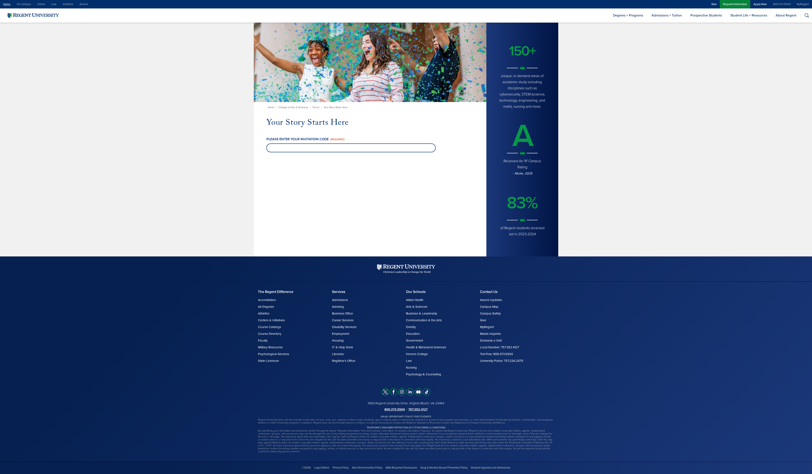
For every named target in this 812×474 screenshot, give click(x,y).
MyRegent (803, 4)
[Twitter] (385, 392)
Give (714, 4)
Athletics (68, 4)
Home (6, 4)
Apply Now (760, 4)
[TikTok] (426, 392)
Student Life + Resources (748, 15)
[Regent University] (32, 15)
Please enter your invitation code (305, 139)
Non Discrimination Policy (367, 467)
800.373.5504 (781, 4)
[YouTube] (418, 392)
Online (41, 4)
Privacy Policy (341, 467)
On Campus (24, 4)
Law (53, 4)
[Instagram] (402, 392)
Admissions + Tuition (667, 15)
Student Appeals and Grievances (490, 467)
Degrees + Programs (628, 15)
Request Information (735, 4)
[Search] (806, 15)
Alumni (84, 4)
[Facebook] (393, 392)
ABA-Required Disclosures (401, 467)
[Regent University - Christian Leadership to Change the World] (406, 269)
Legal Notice (321, 467)
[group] (522, 137)
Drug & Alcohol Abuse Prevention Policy (444, 467)
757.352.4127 (418, 409)
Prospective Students (706, 15)
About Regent (786, 15)
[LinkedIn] (410, 392)
